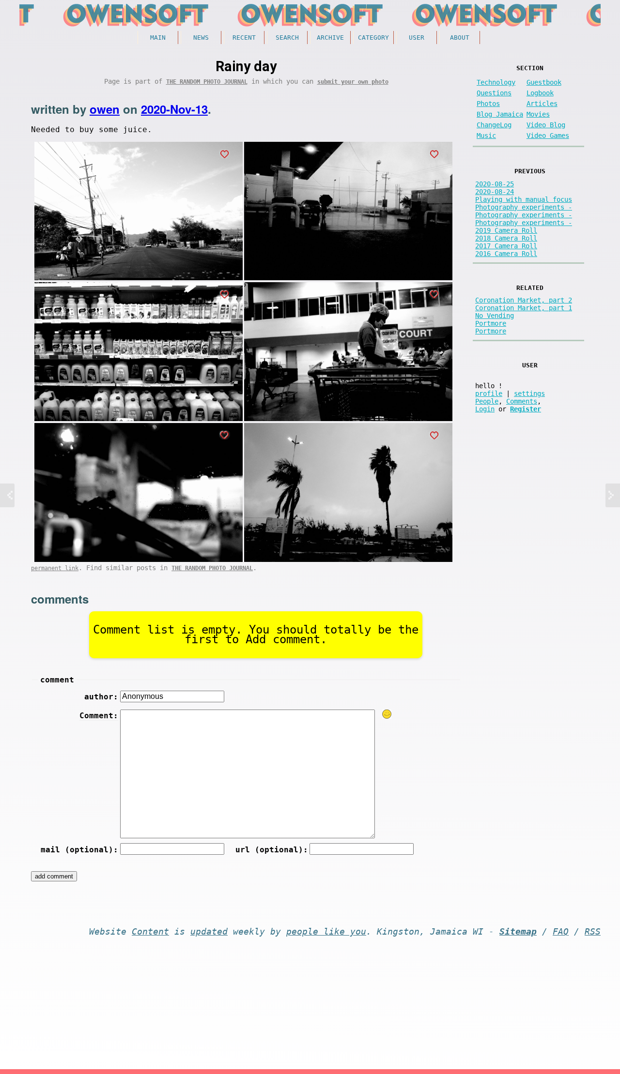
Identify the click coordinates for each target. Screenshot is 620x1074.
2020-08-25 (494, 184)
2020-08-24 (494, 192)
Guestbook (544, 82)
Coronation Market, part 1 (523, 308)
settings (529, 393)
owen (105, 109)
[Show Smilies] (387, 714)
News (201, 37)
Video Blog (546, 125)
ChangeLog (494, 125)
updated (209, 932)
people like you (326, 932)
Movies (538, 114)
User (416, 37)
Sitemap (518, 932)
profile (488, 393)
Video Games (548, 135)
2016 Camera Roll (506, 253)
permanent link (54, 568)
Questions (494, 93)
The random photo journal (207, 81)
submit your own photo (352, 81)
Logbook (540, 93)
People (486, 401)
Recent (244, 37)
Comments (521, 401)
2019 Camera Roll (506, 230)
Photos (488, 103)
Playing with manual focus (523, 199)
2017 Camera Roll (506, 246)
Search (287, 37)
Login (485, 409)
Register (525, 409)
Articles (542, 103)
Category (373, 37)
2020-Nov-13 (174, 109)
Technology (496, 82)
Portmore (490, 323)
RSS (593, 932)
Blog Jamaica (500, 114)
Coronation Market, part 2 (523, 300)
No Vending (494, 315)
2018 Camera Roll (506, 238)
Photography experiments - (523, 207)
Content (150, 932)
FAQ (561, 932)
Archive (330, 37)
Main (158, 37)
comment (57, 679)
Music (486, 135)
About (459, 37)
